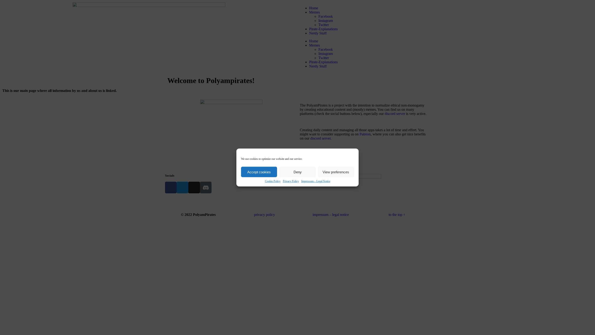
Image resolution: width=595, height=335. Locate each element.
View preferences (336, 172)
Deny (298, 172)
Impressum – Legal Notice (315, 181)
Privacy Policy (291, 181)
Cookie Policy (273, 181)
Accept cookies (259, 172)
